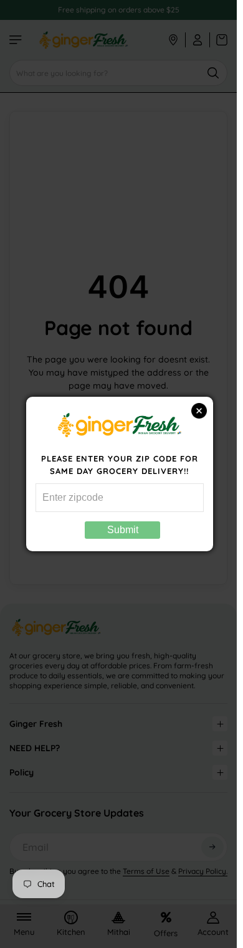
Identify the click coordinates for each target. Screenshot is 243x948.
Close (199, 411)
